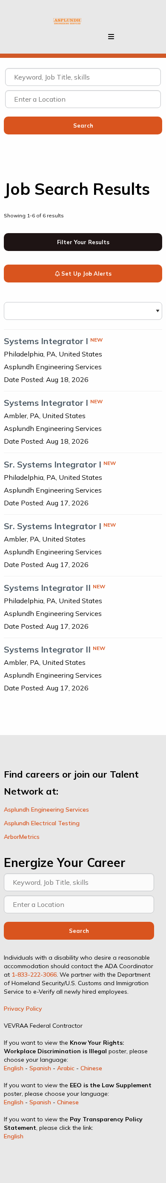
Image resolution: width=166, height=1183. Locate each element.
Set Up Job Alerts (86, 273)
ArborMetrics (22, 837)
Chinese (91, 1068)
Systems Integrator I (46, 341)
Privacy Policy (23, 1008)
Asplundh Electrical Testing (42, 823)
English (13, 1068)
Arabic (65, 1068)
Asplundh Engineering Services (46, 809)
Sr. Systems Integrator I (52, 464)
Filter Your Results (83, 242)
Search (79, 930)
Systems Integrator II (47, 587)
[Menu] (111, 36)
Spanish (40, 1068)
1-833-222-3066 (34, 974)
